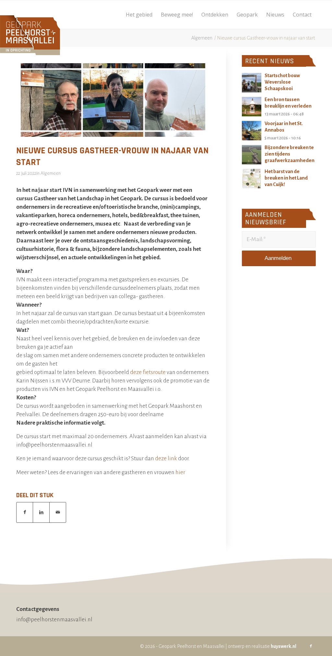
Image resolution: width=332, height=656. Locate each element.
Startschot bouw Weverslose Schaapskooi (282, 82)
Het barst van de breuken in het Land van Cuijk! (286, 178)
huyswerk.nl (283, 646)
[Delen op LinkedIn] (41, 512)
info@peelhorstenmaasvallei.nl (54, 619)
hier (180, 472)
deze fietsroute (148, 372)
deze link (165, 458)
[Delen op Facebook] (25, 512)
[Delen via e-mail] (58, 512)
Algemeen (51, 173)
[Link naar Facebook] (311, 646)
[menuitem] (139, 14)
